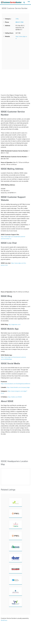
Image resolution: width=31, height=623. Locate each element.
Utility (17, 19)
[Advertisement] (16, 54)
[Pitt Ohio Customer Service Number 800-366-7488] (15, 569)
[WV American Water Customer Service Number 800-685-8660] (15, 591)
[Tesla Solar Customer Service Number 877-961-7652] (15, 524)
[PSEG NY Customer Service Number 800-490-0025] (15, 535)
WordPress (4, 620)
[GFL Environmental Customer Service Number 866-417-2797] (15, 502)
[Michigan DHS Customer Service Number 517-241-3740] (15, 547)
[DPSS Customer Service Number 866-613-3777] (15, 558)
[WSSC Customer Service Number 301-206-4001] (15, 602)
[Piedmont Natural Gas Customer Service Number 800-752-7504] (15, 580)
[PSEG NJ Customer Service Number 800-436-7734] (15, 513)
